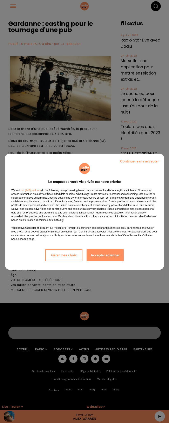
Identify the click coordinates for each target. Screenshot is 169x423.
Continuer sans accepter (139, 161)
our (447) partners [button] (31, 190)
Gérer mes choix (64, 255)
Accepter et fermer (105, 255)
